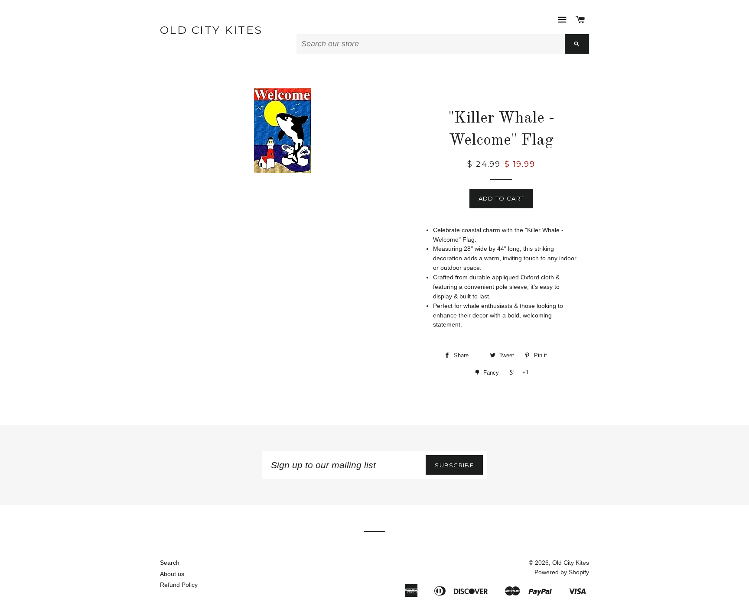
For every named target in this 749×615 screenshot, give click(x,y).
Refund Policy (179, 584)
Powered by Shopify (561, 572)
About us (172, 573)
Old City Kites (211, 29)
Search (169, 562)
